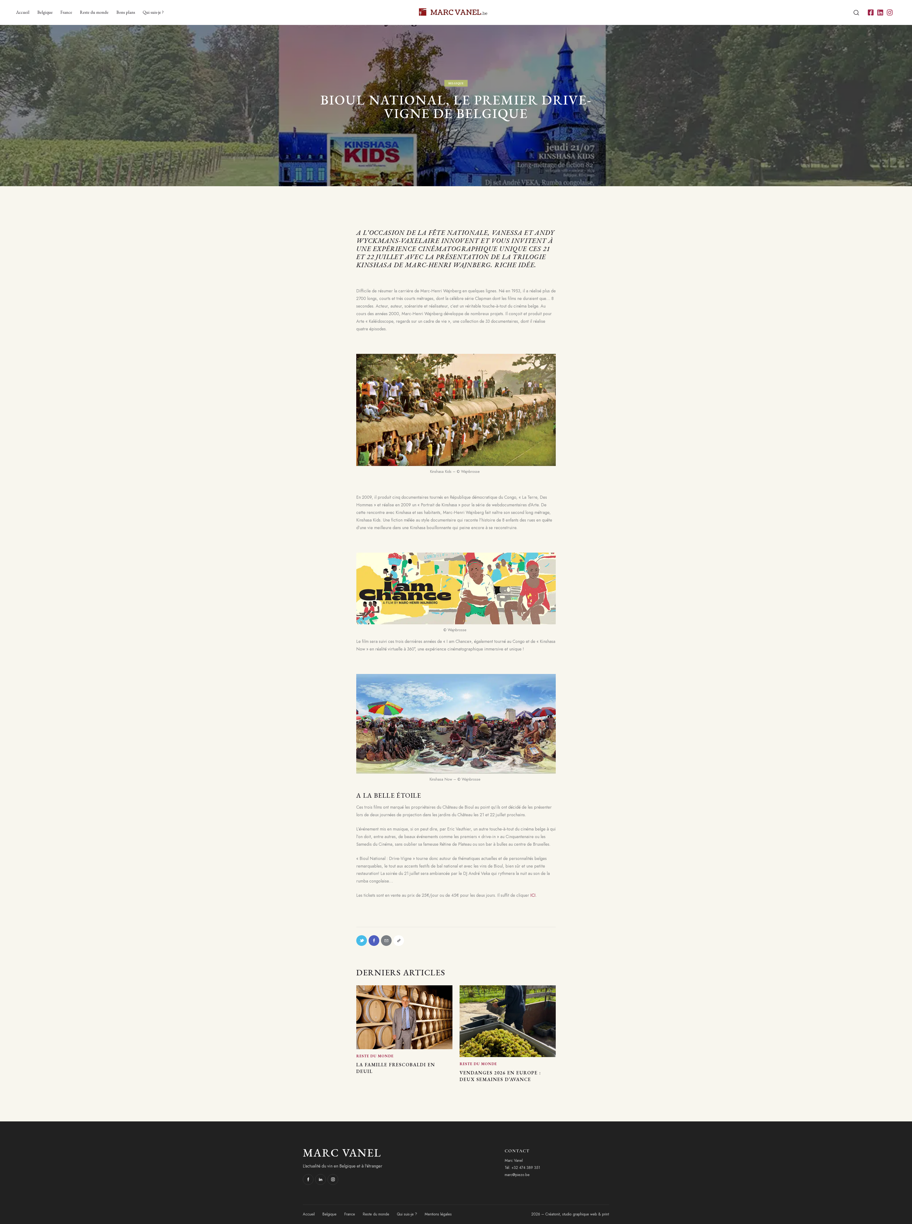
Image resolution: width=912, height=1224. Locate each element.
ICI (533, 895)
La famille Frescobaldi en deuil (395, 1068)
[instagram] (333, 1179)
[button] (398, 940)
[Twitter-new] (361, 940)
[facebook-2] (308, 1179)
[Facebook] (374, 940)
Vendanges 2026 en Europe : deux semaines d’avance (500, 1076)
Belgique (456, 83)
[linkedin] (320, 1179)
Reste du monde (375, 1055)
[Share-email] (386, 940)
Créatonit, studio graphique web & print (577, 1214)
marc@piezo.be (517, 1174)
